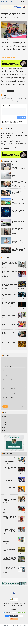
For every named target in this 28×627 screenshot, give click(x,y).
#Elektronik (4, 416)
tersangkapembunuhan (11, 100)
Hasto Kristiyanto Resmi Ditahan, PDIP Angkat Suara (14, 135)
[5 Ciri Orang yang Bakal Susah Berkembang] (6, 192)
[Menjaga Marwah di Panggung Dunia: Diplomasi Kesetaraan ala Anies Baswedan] (21, 479)
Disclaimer (6, 605)
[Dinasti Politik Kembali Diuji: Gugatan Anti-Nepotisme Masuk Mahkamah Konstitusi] (21, 488)
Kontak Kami (21, 605)
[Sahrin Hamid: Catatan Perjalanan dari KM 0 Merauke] (21, 508)
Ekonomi (14, 185)
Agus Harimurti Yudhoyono (10, 393)
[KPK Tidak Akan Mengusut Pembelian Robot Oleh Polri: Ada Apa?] (21, 568)
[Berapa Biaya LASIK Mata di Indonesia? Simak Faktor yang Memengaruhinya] (22, 263)
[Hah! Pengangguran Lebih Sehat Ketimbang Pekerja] (6, 166)
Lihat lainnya (23, 576)
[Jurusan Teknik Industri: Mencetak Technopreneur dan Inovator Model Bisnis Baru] (22, 314)
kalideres (16, 98)
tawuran (3, 98)
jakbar (3, 100)
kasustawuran (10, 98)
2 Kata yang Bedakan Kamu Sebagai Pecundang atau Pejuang (19, 174)
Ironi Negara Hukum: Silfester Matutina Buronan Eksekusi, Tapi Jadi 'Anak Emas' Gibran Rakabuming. (10, 498)
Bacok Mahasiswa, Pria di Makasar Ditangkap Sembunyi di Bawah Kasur (12, 132)
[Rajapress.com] (14, 616)
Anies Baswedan (8, 402)
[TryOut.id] (14, 619)
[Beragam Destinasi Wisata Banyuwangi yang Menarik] (6, 201)
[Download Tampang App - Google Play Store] (14, 599)
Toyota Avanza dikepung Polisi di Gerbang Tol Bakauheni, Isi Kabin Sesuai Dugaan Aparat (12, 140)
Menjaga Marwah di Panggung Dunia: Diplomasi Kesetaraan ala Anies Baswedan (10, 479)
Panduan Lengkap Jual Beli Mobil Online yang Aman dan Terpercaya (9, 334)
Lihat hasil (23, 406)
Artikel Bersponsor (14, 603)
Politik (13, 223)
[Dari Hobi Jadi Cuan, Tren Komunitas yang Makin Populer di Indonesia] (22, 284)
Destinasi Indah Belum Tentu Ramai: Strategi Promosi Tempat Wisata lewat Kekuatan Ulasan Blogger (10, 459)
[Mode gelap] (23, 2)
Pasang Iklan (22, 603)
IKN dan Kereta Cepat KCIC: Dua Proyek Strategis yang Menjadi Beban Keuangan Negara (9, 559)
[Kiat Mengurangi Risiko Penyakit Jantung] (6, 240)
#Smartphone (5, 422)
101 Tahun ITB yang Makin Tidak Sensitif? (18, 211)
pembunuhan (23, 98)
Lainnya (25, 257)
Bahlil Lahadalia (8, 366)
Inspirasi (14, 176)
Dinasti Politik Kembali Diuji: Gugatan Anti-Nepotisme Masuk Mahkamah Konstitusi (10, 489)
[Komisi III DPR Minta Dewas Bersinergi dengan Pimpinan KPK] (6, 222)
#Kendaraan (4, 419)
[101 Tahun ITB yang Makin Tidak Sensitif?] (6, 212)
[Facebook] (14, 592)
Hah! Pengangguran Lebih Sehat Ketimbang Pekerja (18, 165)
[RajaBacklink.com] (7, 613)
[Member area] (21, 2)
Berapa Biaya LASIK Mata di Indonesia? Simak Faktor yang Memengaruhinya (9, 263)
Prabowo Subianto (9, 397)
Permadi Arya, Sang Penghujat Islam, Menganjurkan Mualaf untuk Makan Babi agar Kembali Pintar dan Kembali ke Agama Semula (10, 519)
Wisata (13, 202)
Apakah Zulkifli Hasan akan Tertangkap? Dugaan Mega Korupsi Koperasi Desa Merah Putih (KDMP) (10, 469)
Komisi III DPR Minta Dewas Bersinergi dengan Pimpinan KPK (19, 221)
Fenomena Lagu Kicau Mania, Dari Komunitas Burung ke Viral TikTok (9, 294)
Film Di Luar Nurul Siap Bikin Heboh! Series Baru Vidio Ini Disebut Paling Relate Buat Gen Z (10, 323)
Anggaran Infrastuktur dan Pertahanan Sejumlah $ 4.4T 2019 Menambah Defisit (19, 183)
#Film (3, 430)
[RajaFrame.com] (14, 613)
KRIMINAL (6, 10)
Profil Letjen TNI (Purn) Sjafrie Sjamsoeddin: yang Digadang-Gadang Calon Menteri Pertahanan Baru (18, 248)
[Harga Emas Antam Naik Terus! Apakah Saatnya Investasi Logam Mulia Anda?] (22, 344)
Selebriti (14, 233)
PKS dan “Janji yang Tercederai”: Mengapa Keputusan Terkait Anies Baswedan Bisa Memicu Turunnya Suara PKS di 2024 (9, 529)
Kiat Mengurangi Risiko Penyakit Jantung (18, 239)
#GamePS (4, 427)
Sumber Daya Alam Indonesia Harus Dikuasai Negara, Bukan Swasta (10, 549)
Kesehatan (14, 241)
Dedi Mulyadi (8, 384)
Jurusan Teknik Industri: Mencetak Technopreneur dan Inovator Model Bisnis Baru (9, 314)
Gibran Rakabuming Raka (10, 388)
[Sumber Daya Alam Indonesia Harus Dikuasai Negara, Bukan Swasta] (21, 549)
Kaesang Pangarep (9, 361)
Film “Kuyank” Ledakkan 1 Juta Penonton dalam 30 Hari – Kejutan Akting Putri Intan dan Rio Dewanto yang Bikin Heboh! (9, 304)
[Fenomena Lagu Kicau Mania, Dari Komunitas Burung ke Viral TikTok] (22, 294)
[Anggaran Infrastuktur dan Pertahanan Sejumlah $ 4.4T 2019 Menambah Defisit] (6, 184)
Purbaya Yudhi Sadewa (10, 379)
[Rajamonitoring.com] (7, 616)
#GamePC (4, 424)
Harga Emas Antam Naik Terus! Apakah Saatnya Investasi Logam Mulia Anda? (9, 344)
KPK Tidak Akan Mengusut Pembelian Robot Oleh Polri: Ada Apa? (9, 569)
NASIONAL (14, 212)
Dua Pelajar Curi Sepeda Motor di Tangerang (12, 137)
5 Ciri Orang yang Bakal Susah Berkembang (18, 191)
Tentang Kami (6, 603)
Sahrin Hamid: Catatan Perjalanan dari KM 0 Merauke (10, 508)
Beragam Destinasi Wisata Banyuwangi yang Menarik (18, 200)
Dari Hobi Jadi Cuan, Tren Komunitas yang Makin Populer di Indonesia (9, 284)
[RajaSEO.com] (20, 616)
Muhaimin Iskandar (9, 370)
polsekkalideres (21, 100)
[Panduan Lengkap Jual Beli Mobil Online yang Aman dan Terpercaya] (22, 333)
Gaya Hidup (14, 167)
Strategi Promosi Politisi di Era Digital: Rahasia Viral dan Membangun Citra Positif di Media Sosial (10, 539)
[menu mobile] (25, 2)
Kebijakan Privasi (13, 605)
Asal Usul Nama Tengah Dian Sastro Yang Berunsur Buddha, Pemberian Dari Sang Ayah (19, 230)
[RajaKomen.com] (21, 613)
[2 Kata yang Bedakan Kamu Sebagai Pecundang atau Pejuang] (6, 175)
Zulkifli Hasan (8, 375)
